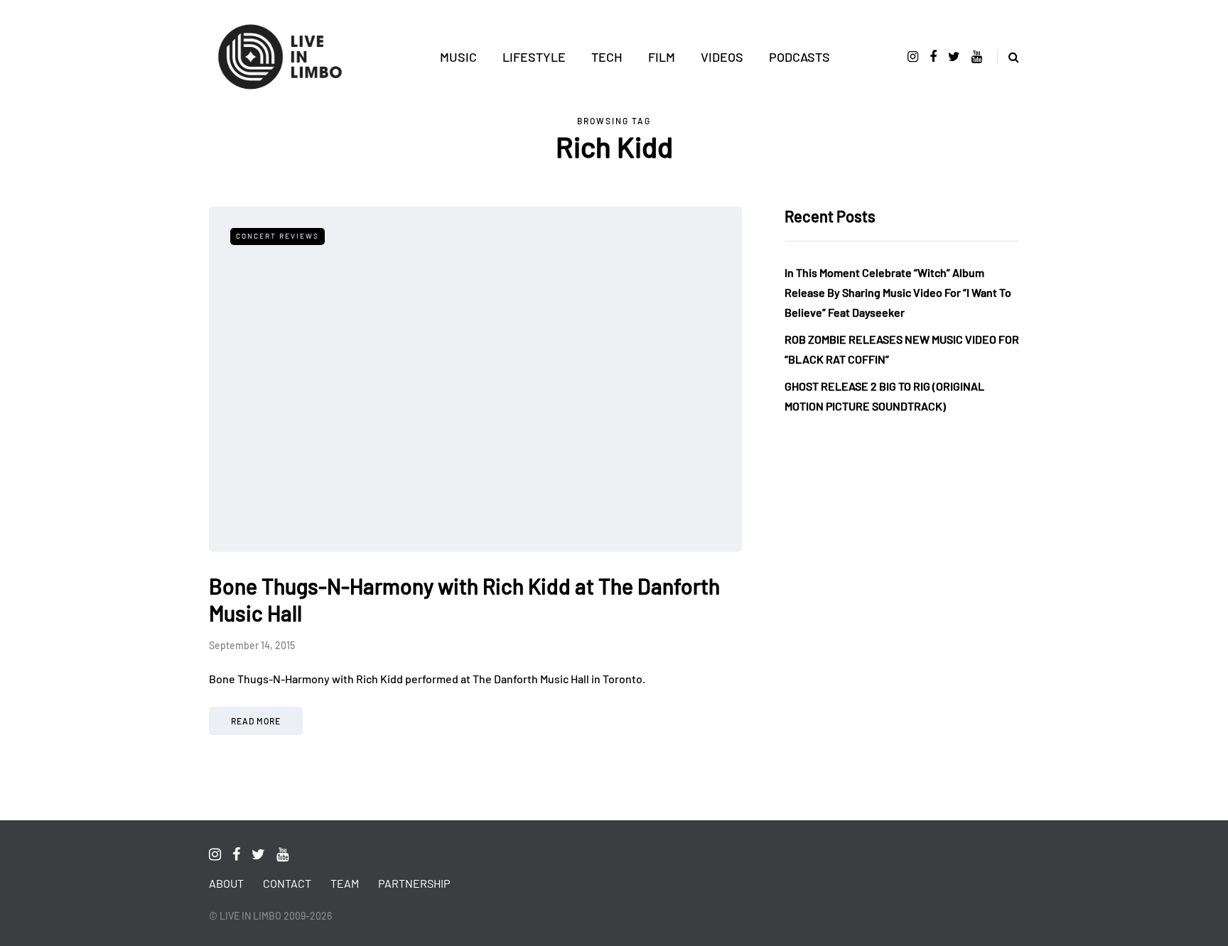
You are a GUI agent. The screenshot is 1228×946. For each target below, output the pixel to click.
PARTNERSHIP (414, 883)
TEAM (344, 883)
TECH (607, 57)
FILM (661, 57)
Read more (256, 721)
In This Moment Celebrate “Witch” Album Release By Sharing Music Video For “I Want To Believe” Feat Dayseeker (898, 292)
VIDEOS (722, 57)
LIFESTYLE (534, 57)
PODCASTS (799, 57)
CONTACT (287, 883)
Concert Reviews (277, 236)
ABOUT (226, 883)
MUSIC (458, 57)
